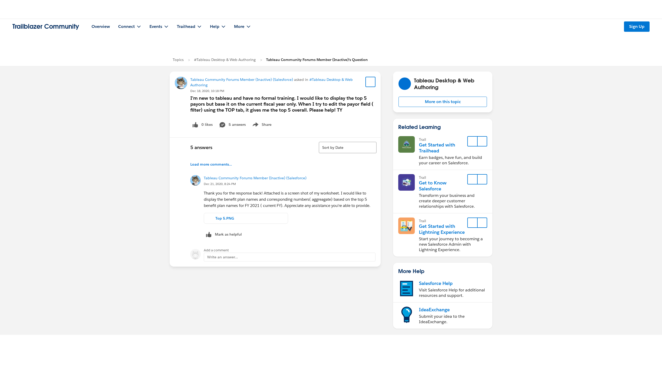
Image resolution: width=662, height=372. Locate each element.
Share (261, 125)
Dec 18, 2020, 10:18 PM (207, 91)
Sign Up (636, 26)
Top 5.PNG (224, 218)
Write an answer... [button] (222, 257)
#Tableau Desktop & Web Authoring (225, 59)
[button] (442, 102)
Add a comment (216, 250)
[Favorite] (370, 82)
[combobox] (348, 147)
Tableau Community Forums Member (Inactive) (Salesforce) (241, 79)
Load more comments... (211, 164)
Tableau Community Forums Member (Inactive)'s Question (317, 59)
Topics (178, 59)
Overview (101, 26)
